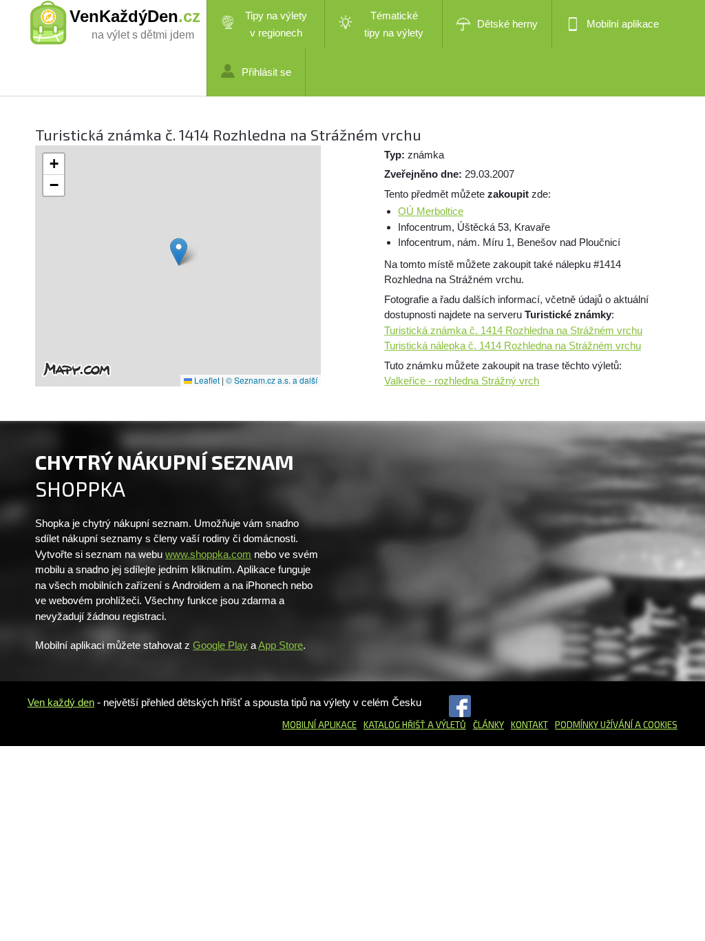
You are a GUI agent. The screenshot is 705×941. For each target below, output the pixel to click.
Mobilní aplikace (623, 24)
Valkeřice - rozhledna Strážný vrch (461, 380)
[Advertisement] (499, 544)
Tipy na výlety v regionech (276, 24)
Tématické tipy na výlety (393, 24)
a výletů (445, 724)
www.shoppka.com (208, 554)
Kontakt (529, 724)
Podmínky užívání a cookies (616, 724)
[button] (178, 252)
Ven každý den (61, 702)
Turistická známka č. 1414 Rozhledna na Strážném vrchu (513, 330)
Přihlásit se (266, 72)
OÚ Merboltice (430, 211)
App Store (280, 645)
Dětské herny (507, 24)
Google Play (220, 645)
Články (488, 724)
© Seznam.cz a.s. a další (271, 380)
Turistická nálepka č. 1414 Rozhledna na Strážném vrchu (512, 345)
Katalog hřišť (394, 724)
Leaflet (206, 380)
